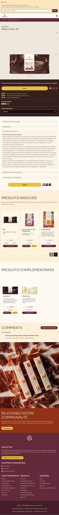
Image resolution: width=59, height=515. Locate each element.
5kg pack (6, 243)
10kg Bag (14, 243)
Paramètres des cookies (40, 511)
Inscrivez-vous (7, 428)
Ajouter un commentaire (49, 327)
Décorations (24, 490)
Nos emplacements (45, 483)
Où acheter (4, 495)
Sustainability (5, 483)
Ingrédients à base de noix (28, 483)
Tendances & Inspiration (8, 481)
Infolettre (4, 492)
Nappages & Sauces (26, 492)
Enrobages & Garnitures (27, 485)
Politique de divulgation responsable (22, 511)
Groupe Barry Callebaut (8, 488)
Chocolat (3, 19)
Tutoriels (42, 485)
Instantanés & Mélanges (27, 495)
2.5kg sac (29, 243)
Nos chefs (42, 481)
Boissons (23, 497)
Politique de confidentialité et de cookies (36, 508)
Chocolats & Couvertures (14, 19)
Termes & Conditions (17, 508)
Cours (41, 478)
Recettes (3, 478)
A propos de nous (6, 485)
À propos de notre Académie (47, 488)
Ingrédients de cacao (26, 481)
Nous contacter (5, 490)
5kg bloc (10, 309)
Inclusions (23, 488)
